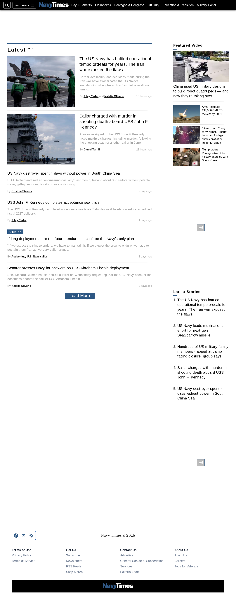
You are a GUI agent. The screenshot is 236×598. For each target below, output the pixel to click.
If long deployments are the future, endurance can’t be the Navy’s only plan (70, 239)
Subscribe (73, 555)
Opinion (15, 231)
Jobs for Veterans (186, 566)
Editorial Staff (129, 572)
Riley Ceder (91, 96)
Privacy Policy (22, 555)
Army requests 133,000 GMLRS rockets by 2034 (212, 110)
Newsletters (74, 561)
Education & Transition (178, 5)
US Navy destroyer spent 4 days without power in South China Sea (63, 173)
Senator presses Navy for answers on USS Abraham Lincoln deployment (68, 268)
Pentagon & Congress (129, 5)
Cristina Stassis (21, 191)
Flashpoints (103, 5)
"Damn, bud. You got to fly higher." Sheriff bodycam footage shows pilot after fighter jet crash (214, 135)
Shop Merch (74, 572)
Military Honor (206, 5)
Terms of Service (23, 561)
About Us (180, 555)
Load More (80, 295)
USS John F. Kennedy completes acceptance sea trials (53, 202)
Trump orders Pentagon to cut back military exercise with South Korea (215, 155)
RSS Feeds (74, 566)
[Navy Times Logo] (54, 5)
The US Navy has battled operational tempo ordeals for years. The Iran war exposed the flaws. (115, 64)
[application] (201, 66)
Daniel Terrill (92, 149)
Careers (179, 561)
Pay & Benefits (81, 5)
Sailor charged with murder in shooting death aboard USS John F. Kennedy (113, 121)
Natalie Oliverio (114, 96)
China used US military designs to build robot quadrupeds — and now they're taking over (201, 91)
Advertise (126, 555)
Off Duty (153, 5)
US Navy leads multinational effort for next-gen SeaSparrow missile (200, 330)
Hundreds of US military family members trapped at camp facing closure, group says (202, 351)
